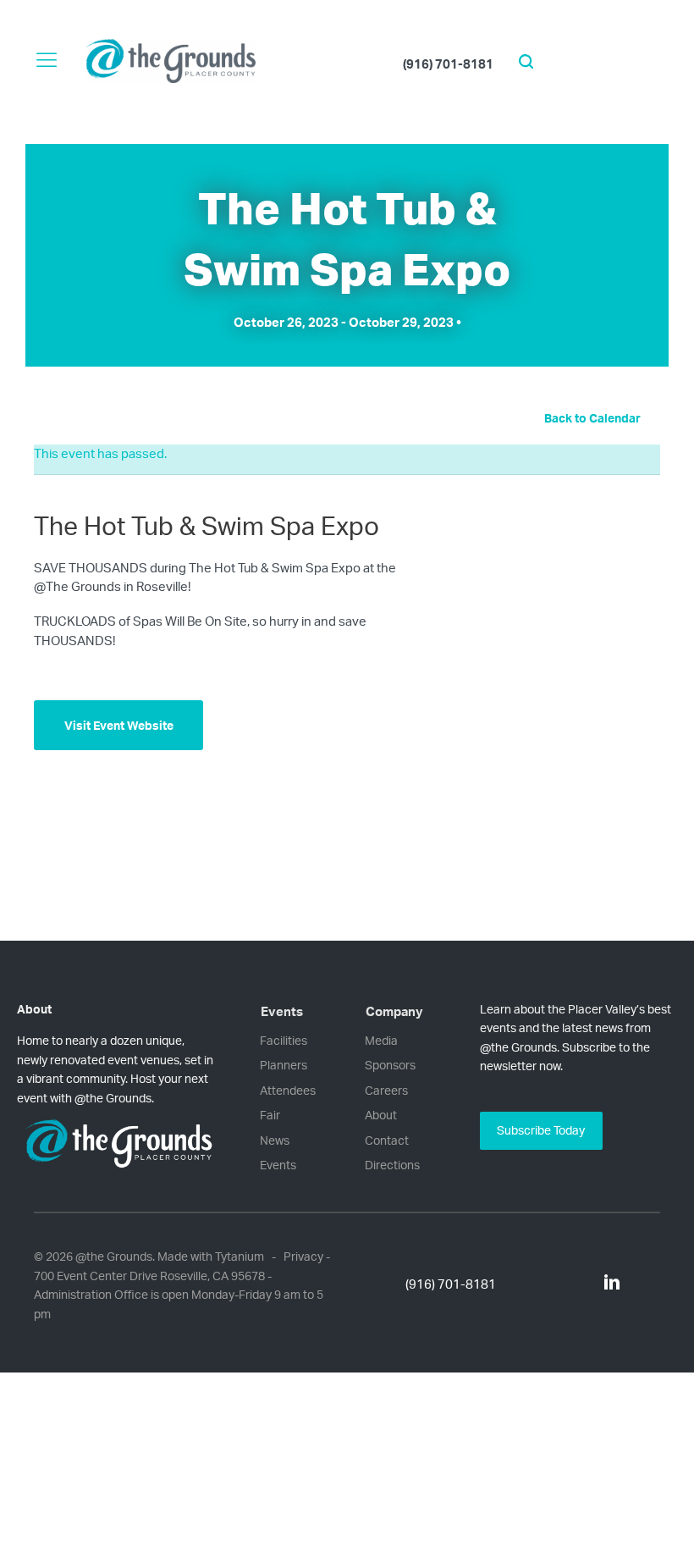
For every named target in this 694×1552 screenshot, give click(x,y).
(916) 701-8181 (448, 64)
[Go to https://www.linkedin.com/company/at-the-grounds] (611, 1284)
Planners (283, 1065)
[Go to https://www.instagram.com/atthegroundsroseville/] (578, 1283)
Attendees (288, 1090)
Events (278, 1164)
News (274, 1140)
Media (381, 1040)
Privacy (303, 1256)
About (381, 1114)
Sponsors (390, 1065)
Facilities (283, 1040)
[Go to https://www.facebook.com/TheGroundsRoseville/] (561, 1283)
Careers (386, 1090)
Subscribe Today (541, 1130)
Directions (392, 1164)
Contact (387, 1140)
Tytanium (239, 1256)
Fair (270, 1114)
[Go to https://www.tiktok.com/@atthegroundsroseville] (595, 1283)
